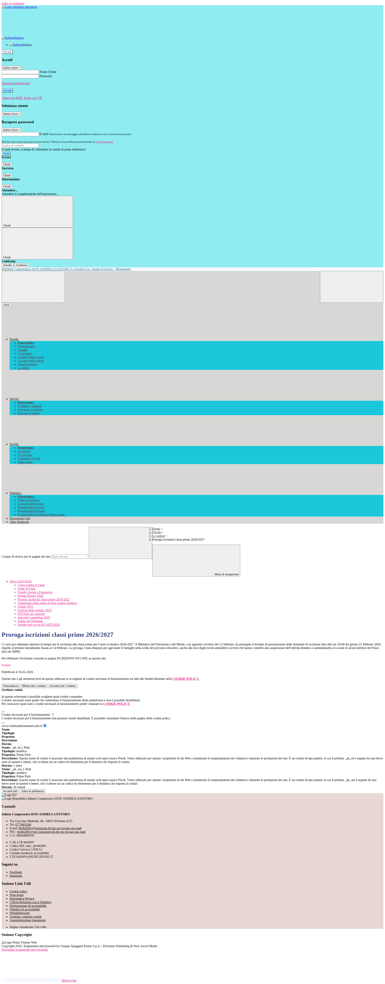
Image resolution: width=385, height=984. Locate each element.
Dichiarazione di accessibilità (28, 905)
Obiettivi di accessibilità (25, 909)
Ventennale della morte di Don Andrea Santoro (47, 603)
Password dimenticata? (16, 83)
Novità (156, 532)
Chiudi (6, 164)
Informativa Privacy (22, 898)
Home (156, 528)
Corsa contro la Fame (31, 585)
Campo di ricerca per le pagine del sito (26, 556)
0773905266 (23, 824)
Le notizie (158, 536)
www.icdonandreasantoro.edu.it (22, 726)
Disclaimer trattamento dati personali (25, 949)
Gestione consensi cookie (26, 916)
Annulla (7, 265)
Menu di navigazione (226, 574)
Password (46, 76)
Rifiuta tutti (34, 685)
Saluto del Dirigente (30, 621)
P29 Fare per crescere (31, 614)
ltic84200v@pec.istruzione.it (51, 832)
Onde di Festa (26, 588)
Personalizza (10, 685)
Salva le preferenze (32, 791)
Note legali (16, 895)
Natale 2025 (25, 606)
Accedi (7, 51)
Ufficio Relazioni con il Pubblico (30, 902)
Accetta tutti (63, 685)
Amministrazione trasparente (28, 920)
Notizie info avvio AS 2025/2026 (39, 624)
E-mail (44, 134)
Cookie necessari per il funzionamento (26, 714)
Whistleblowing (20, 913)
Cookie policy (18, 891)
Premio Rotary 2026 (30, 595)
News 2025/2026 (20, 581)
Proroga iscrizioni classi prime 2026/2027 (44, 599)
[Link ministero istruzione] (19, 7)
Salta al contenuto (13, 3)
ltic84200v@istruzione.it (50, 828)
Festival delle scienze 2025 (35, 610)
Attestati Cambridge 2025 (34, 617)
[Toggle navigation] (33, 287)
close (6, 304)
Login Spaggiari (104, 141)
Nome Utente (48, 72)
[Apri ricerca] (351, 287)
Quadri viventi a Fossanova (35, 592)
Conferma (21, 265)
